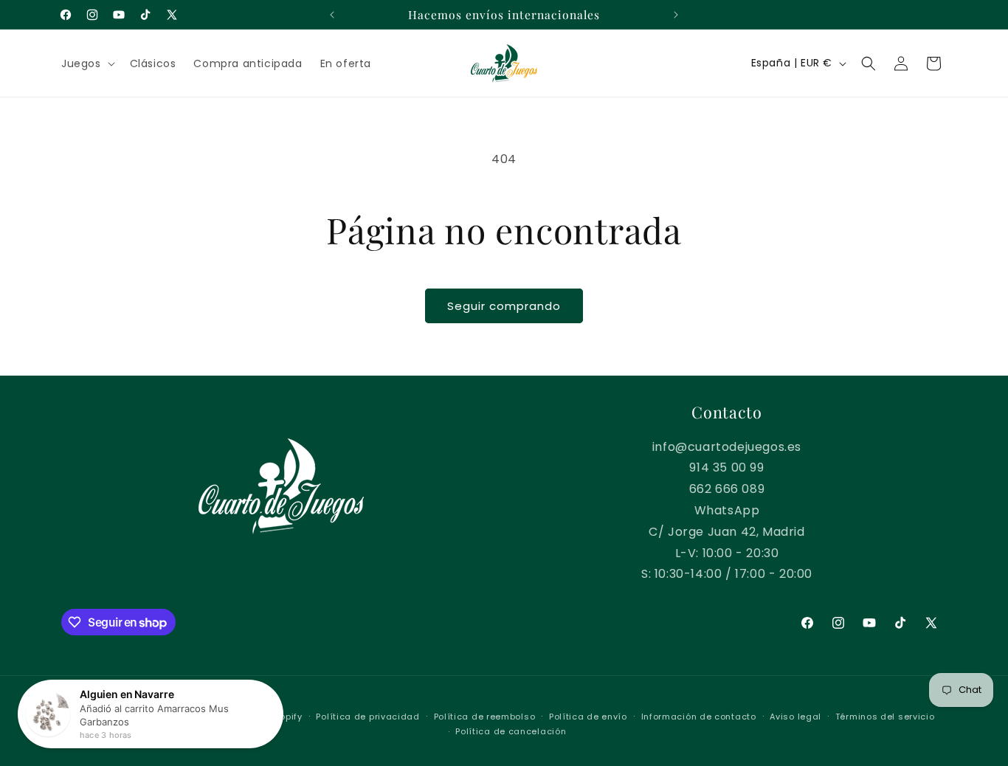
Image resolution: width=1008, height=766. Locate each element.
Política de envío (588, 716)
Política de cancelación (510, 731)
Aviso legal (795, 716)
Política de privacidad (367, 716)
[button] (86, 63)
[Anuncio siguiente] (676, 15)
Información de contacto (698, 716)
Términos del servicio (885, 716)
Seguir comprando (504, 306)
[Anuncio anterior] (332, 15)
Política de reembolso (485, 716)
